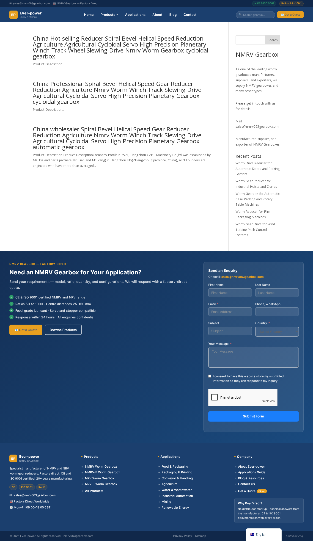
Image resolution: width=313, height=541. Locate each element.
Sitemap (200, 536)
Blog (173, 15)
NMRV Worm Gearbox (99, 466)
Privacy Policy (182, 536)
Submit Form (253, 416)
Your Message (218, 343)
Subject (213, 323)
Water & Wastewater (175, 490)
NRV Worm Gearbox (97, 478)
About (157, 15)
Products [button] (109, 15)
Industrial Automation (175, 496)
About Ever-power (249, 466)
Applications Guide (249, 472)
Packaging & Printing (175, 472)
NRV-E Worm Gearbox (99, 484)
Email (212, 304)
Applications (135, 15)
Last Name (262, 285)
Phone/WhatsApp (267, 304)
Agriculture (168, 484)
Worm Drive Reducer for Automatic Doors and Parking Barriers (258, 168)
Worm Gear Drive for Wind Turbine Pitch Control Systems (255, 229)
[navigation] (264, 534)
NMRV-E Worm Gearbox (100, 472)
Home (89, 15)
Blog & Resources (249, 478)
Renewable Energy (173, 507)
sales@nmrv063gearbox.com (31, 3)
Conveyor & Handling (175, 478)
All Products (92, 491)
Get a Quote (249, 491)
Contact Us (244, 484)
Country (261, 323)
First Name (216, 285)
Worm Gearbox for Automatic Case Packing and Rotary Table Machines (258, 199)
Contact (190, 15)
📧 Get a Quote (290, 14)
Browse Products (63, 330)
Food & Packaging (173, 466)
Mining (164, 501)
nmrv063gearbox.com (78, 536)
